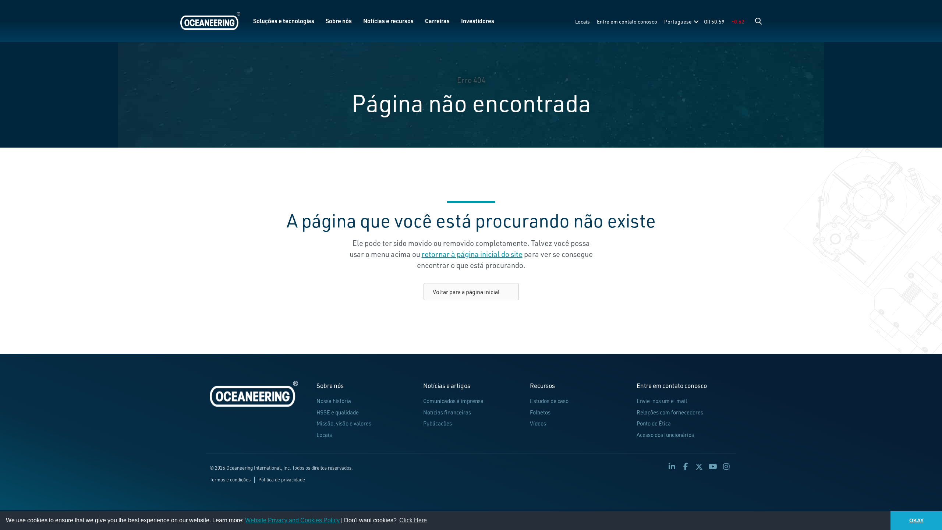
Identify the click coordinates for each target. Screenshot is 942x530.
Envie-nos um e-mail (662, 401)
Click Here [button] (413, 520)
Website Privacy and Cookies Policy (292, 520)
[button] (758, 20)
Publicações (437, 423)
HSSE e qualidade (337, 412)
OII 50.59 (714, 21)
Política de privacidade (281, 480)
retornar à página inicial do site (472, 254)
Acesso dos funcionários (665, 434)
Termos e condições (230, 480)
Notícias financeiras (447, 412)
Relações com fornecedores (670, 412)
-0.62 (738, 21)
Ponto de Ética (654, 423)
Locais (582, 21)
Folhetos (540, 412)
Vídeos (538, 423)
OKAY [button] (916, 520)
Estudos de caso (549, 401)
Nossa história (333, 401)
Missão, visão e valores (343, 423)
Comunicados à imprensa (453, 401)
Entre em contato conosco (627, 21)
